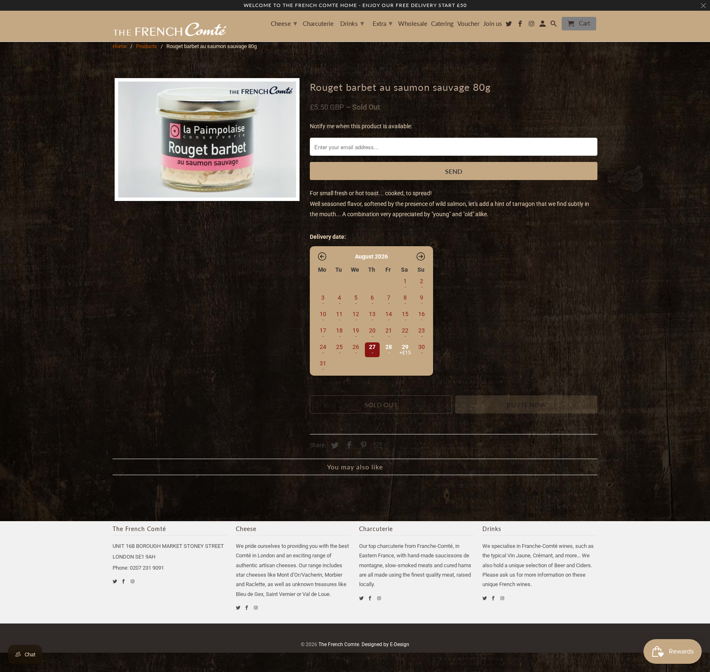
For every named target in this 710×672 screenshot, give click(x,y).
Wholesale (412, 23)
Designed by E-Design (385, 644)
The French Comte (338, 644)
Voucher (468, 23)
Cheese (284, 23)
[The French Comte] (170, 26)
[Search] (554, 25)
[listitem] (371, 349)
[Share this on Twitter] (333, 445)
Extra (382, 23)
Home (120, 46)
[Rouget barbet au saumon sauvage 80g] (207, 139)
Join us (492, 23)
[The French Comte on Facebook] (124, 581)
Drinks (352, 23)
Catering (442, 23)
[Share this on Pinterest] (362, 445)
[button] (322, 256)
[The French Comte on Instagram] (133, 581)
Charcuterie (318, 23)
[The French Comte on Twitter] (115, 581)
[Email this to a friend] (376, 445)
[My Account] (543, 25)
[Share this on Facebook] (348, 445)
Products (146, 46)
